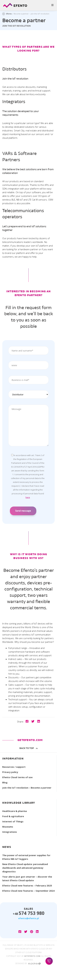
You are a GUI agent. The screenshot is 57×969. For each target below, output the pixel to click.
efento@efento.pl (28, 918)
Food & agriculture (13, 816)
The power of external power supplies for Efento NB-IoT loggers (26, 857)
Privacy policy (10, 772)
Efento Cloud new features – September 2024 (28, 890)
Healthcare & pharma (14, 811)
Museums (7, 826)
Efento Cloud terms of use (17, 777)
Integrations (9, 831)
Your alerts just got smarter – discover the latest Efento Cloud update (27, 878)
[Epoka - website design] (35, 963)
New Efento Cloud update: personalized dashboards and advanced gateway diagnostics (25, 868)
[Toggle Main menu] (28, 5)
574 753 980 (28, 913)
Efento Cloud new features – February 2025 (27, 885)
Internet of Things (12, 821)
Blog (4, 782)
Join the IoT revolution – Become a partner (26, 787)
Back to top (26, 748)
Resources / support (14, 766)
